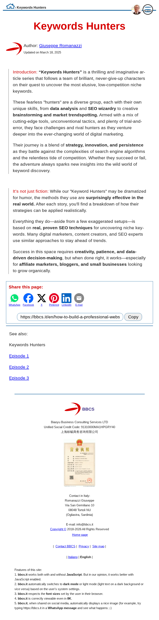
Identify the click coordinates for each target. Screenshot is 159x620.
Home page (80, 534)
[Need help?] (136, 10)
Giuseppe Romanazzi (60, 45)
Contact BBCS (65, 546)
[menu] (147, 10)
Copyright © (58, 529)
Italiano (73, 557)
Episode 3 (19, 378)
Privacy (84, 546)
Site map (98, 546)
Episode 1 (19, 355)
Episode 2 (19, 367)
